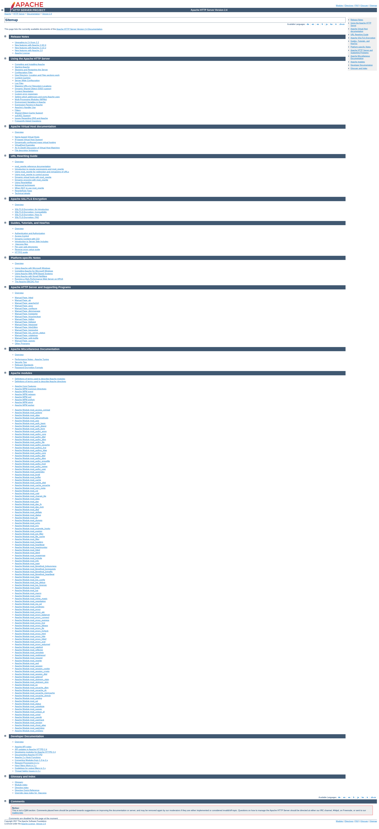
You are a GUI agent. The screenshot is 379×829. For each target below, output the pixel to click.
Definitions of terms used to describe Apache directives (40, 381)
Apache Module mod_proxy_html (30, 633)
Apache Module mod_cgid (27, 493)
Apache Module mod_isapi (27, 563)
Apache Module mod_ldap (27, 577)
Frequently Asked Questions (28, 121)
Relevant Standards (24, 365)
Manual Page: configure (26, 308)
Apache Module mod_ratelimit (29, 647)
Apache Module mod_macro (28, 593)
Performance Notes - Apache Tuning (32, 359)
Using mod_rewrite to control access (32, 174)
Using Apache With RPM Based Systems (34, 273)
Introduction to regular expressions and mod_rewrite (39, 169)
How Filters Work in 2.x (25, 765)
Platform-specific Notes (361, 47)
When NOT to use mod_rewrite (29, 188)
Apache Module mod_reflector (29, 650)
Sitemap (373, 5)
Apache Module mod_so (26, 685)
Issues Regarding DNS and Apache (31, 118)
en (313, 24)
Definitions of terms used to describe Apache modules (40, 379)
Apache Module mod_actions (28, 412)
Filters (18, 110)
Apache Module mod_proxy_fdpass (31, 625)
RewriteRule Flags (23, 190)
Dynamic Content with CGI (27, 239)
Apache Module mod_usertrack (29, 720)
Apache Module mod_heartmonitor (31, 547)
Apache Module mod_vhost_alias (30, 725)
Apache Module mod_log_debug (30, 582)
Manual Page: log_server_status (30, 332)
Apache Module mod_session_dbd (31, 674)
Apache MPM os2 (23, 397)
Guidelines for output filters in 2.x (30, 768)
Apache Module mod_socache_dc (31, 690)
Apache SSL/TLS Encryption (363, 38)
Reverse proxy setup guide (27, 249)
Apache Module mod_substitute (29, 706)
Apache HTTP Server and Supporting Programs (362, 51)
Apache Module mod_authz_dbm (30, 458)
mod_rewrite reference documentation (33, 166)
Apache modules (358, 62)
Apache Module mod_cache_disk (30, 482)
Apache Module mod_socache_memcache (35, 693)
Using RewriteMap (23, 182)
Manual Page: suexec (25, 340)
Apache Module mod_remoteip (29, 652)
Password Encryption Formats (29, 367)
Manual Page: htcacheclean (28, 316)
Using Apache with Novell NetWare (31, 276)
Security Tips (21, 362)
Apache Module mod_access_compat (32, 410)
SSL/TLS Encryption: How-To (28, 214)
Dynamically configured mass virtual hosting (35, 142)
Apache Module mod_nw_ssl (28, 604)
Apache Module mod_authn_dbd (30, 437)
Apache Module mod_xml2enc (29, 730)
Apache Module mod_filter (27, 539)
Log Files (19, 83)
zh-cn (342, 24)
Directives (349, 5)
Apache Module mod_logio (27, 588)
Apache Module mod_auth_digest (30, 426)
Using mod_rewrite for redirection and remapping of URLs (42, 171)
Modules (339, 5)
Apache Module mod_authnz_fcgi (30, 447)
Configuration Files (23, 72)
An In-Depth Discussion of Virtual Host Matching (37, 147)
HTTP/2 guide (21, 252)
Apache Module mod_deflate (28, 512)
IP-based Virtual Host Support (29, 139)
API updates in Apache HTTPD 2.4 (31, 749)
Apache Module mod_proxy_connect (32, 617)
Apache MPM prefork (25, 399)
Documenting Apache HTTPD (28, 754)
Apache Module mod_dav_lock (29, 507)
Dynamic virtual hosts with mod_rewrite (33, 177)
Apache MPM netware (25, 394)
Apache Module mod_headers (29, 542)
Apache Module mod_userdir (28, 717)
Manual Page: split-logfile (26, 338)
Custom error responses (26, 94)
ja (326, 24)
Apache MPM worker (24, 405)
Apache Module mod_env (27, 525)
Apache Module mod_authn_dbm (30, 439)
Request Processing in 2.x (27, 763)
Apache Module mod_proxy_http (30, 636)
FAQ (357, 5)
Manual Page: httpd (24, 297)
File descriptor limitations (26, 150)
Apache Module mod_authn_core (30, 434)
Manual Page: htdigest (25, 322)
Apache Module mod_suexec (28, 709)
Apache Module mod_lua (26, 590)
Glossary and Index (359, 68)
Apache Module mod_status (28, 704)
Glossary (364, 5)
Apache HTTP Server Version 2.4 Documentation (79, 29)
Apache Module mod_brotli (27, 474)
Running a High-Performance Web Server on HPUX (39, 279)
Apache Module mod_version (28, 722)
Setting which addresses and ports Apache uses (37, 97)
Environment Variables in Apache (30, 102)
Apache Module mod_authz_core (30, 453)
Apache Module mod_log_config (30, 580)
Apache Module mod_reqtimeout (30, 655)
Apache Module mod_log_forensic (31, 585)
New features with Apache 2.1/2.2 (30, 48)
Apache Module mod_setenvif (29, 677)
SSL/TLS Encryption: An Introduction (32, 209)
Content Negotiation (24, 91)
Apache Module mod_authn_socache (32, 445)
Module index (21, 785)
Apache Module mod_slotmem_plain (32, 679)
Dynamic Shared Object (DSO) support (33, 88)
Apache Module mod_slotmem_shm (32, 682)
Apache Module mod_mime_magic (31, 598)
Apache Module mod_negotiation (30, 601)
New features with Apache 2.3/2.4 (30, 45)
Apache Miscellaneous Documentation (360, 57)
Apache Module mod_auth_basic (30, 423)
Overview (19, 132)
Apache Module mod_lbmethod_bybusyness (35, 566)
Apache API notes (23, 746)
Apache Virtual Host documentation (359, 30)
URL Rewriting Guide (359, 34)
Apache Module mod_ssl (26, 701)
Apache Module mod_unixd (27, 714)
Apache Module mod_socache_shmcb (33, 695)
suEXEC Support (22, 115)
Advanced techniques (25, 185)
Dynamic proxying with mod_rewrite (31, 180)
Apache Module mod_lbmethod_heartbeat (34, 574)
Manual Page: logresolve (26, 330)
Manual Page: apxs (24, 306)
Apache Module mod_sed (27, 663)
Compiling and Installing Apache (30, 64)
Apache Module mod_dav (27, 501)
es (317, 24)
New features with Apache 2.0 (29, 50)
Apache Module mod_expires (28, 531)
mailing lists (17, 813)
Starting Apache (22, 67)
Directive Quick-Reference (27, 790)
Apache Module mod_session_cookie (32, 668)
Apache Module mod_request (28, 658)
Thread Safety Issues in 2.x (27, 771)
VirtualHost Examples (25, 145)
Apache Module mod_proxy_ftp (29, 628)
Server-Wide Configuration (27, 80)
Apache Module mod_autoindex (30, 472)
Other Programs (22, 343)
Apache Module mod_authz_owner (31, 466)
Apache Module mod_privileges (29, 606)
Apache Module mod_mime (28, 596)
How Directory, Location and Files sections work (37, 75)
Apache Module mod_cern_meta (30, 488)
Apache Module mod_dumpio (28, 520)
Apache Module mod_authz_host (30, 464)
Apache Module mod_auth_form (30, 428)
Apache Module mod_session (28, 666)
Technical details (22, 193)
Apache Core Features (25, 386)
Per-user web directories (26, 247)
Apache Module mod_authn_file (30, 442)
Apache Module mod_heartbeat (29, 544)
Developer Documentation (362, 65)
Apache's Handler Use (25, 107)
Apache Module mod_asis (27, 420)
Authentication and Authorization (30, 233)
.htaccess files (21, 244)
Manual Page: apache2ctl (27, 303)
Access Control (22, 236)
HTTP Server (19, 14)
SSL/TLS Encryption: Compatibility (31, 212)
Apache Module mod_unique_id (30, 712)
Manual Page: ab (23, 300)
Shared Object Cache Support (29, 113)
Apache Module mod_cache (28, 480)
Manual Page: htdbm (24, 319)
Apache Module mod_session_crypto (32, 671)
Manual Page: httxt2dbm (26, 327)
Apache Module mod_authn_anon (31, 431)
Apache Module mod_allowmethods (31, 418)
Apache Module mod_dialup (28, 515)
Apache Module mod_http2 (27, 550)
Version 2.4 (47, 14)
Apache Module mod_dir (26, 517)
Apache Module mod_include (28, 558)
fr (322, 24)
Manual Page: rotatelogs (26, 335)
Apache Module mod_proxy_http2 (30, 639)
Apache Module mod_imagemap (30, 555)
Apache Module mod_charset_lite (30, 496)
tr (336, 24)
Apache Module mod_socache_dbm (32, 687)
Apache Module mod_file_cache (30, 536)
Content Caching (22, 78)
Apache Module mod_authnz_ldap (31, 450)
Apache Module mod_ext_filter (29, 534)
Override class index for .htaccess (30, 793)
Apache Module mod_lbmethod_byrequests (35, 569)
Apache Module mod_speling (28, 698)
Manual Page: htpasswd (26, 324)
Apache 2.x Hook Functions (28, 757)
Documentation (33, 14)
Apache (7, 14)
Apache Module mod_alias (27, 415)
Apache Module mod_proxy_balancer (32, 614)
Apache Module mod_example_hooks (32, 528)
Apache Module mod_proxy (28, 609)
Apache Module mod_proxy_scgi (30, 641)
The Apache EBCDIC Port (27, 281)
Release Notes (357, 20)
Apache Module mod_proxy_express (32, 620)
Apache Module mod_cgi (26, 491)
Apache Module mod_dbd (27, 509)
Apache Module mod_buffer (28, 477)
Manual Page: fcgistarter (26, 314)
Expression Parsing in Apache (29, 105)
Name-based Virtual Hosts (27, 137)
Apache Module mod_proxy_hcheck (31, 631)
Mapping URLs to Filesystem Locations (33, 86)
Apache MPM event (24, 391)
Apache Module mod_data (27, 499)
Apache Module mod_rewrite (28, 660)
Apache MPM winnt (24, 402)
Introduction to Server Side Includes (31, 241)
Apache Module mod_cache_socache (32, 485)
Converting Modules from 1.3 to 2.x (31, 760)
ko (331, 24)
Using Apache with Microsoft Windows (32, 268)
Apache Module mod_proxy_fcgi (30, 623)
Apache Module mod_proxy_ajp (30, 612)
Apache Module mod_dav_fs (28, 504)
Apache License (22, 53)
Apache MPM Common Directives (30, 389)
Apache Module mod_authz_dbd (30, 455)
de (308, 24)
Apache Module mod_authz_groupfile (32, 461)
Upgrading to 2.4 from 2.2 (27, 42)
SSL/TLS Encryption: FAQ (27, 217)
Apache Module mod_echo (27, 523)
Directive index (22, 787)
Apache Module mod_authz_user (30, 469)
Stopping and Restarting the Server (31, 69)
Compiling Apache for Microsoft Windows (34, 271)
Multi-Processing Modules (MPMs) (31, 99)
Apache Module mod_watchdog (29, 728)
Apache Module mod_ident (27, 552)
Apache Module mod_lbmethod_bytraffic (34, 571)
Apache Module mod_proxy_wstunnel (32, 644)
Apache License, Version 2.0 (33, 824)
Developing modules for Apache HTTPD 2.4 (35, 752)
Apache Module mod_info (27, 561)
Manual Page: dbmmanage (27, 311)
